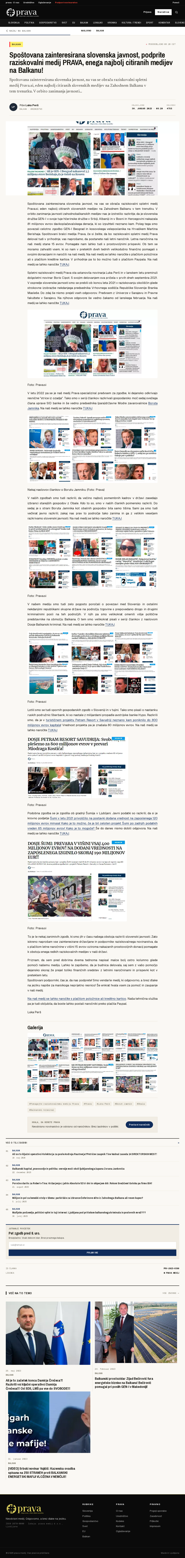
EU (73, 22)
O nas (119, 1510)
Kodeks (120, 1521)
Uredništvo (29, 2)
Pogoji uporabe (158, 1510)
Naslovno (86, 30)
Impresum (155, 1526)
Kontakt (120, 1526)
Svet (64, 22)
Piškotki (154, 1521)
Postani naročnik (139, 1124)
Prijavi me (92, 1252)
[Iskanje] (176, 12)
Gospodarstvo (48, 22)
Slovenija (14, 22)
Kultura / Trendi (131, 22)
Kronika (112, 22)
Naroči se (163, 12)
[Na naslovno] (23, 12)
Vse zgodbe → (171, 1293)
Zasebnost (156, 1516)
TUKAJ (64, 264)
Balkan (84, 22)
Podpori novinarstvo (66, 2)
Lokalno (98, 22)
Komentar (164, 22)
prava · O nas (12, 2)
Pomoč (176, 2)
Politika (29, 22)
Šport (149, 22)
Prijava (147, 12)
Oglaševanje (44, 2)
